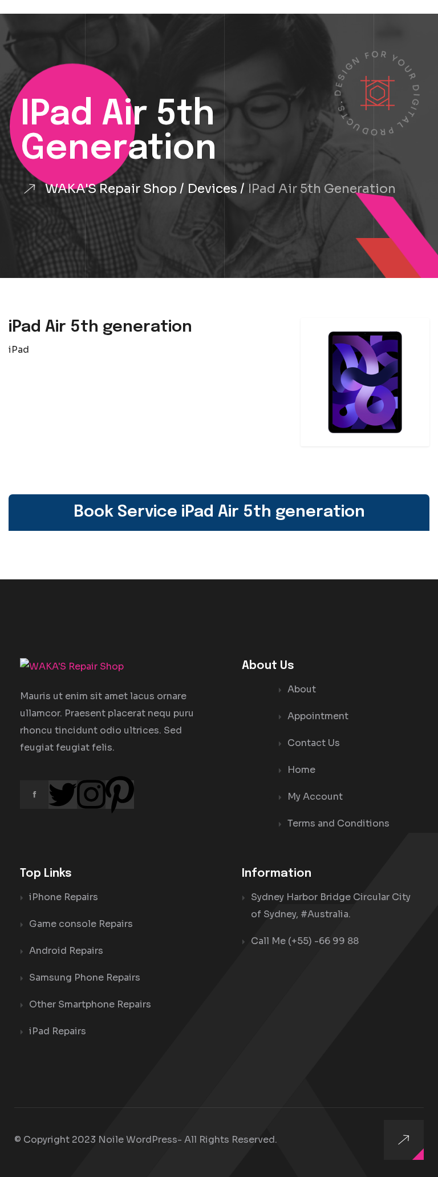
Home (301, 770)
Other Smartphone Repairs (90, 1004)
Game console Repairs (81, 924)
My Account (315, 797)
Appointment (317, 716)
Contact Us (313, 743)
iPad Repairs (57, 1031)
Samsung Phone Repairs (84, 977)
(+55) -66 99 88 (323, 941)
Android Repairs (66, 951)
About (301, 689)
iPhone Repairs (63, 897)
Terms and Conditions (338, 823)
